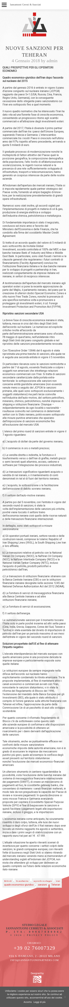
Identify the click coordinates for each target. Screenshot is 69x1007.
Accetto (28, 1002)
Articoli (8, 881)
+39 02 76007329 (34, 948)
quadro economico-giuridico (19, 884)
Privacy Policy (43, 935)
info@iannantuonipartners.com (34, 960)
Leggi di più (39, 1002)
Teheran (55, 884)
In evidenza (22, 881)
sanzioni (42, 884)
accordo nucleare (42, 881)
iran (58, 881)
